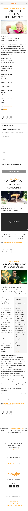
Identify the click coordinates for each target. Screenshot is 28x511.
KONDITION (6, 9)
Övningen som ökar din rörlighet (14, 184)
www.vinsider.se (14, 501)
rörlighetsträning (18, 242)
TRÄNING (22, 9)
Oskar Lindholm (12, 463)
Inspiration (17, 403)
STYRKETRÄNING (14, 9)
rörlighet (11, 242)
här (2, 396)
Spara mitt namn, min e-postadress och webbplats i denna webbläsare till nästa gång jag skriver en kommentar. (13, 165)
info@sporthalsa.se (16, 449)
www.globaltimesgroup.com (14, 505)
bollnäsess (5, 403)
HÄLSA (11, 179)
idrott (13, 403)
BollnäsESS (18, 351)
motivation (23, 403)
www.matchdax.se (14, 500)
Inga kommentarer (8, 125)
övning (7, 242)
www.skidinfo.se (14, 503)
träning (5, 109)
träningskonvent (9, 404)
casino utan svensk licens (17, 428)
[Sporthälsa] (14, 3)
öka (4, 242)
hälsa (10, 403)
